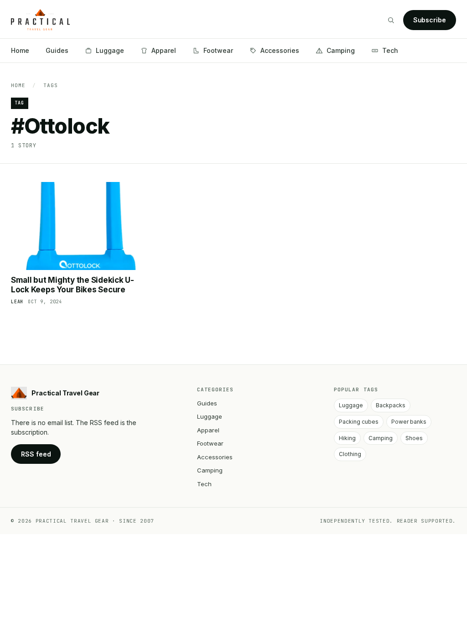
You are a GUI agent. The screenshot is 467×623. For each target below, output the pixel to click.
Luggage (110, 50)
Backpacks (390, 405)
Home (20, 50)
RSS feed (36, 454)
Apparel (163, 50)
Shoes (414, 438)
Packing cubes (359, 421)
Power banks (408, 421)
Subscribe (429, 20)
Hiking (347, 438)
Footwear (218, 50)
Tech (390, 50)
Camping (341, 50)
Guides (57, 50)
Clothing (350, 454)
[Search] (391, 20)
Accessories (279, 50)
